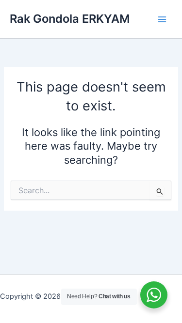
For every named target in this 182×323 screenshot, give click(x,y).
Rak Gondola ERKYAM (70, 19)
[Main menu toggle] (162, 19)
